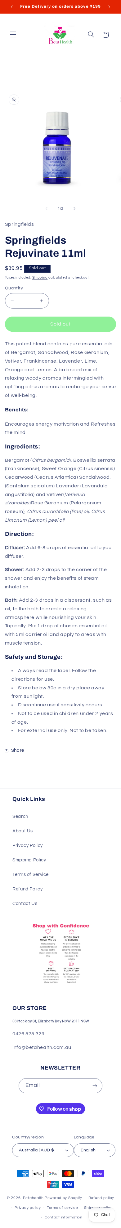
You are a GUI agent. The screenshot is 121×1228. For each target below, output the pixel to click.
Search (20, 816)
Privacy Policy (27, 845)
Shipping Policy (29, 860)
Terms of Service (30, 874)
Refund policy (101, 1198)
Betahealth (33, 1198)
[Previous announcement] (12, 7)
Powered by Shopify (63, 1198)
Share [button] (17, 750)
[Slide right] (74, 208)
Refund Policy (27, 889)
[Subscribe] (95, 1085)
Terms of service (62, 1207)
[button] (13, 34)
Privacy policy (28, 1207)
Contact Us (24, 903)
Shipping (40, 277)
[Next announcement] (109, 7)
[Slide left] (46, 208)
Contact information (64, 1217)
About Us (22, 831)
